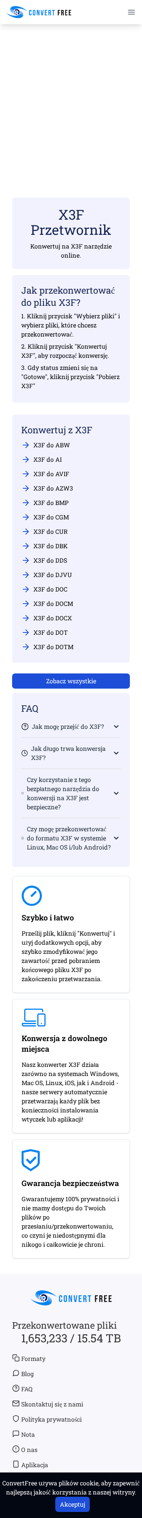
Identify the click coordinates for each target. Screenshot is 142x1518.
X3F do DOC (50, 589)
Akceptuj (72, 1504)
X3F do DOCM (53, 603)
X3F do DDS (50, 560)
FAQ (27, 1389)
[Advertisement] (71, 100)
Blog (27, 1374)
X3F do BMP (51, 503)
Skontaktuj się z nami (52, 1404)
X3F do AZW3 (53, 488)
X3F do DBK (50, 546)
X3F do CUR (50, 531)
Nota (28, 1434)
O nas (29, 1450)
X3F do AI (47, 459)
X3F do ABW (51, 445)
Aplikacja (34, 1465)
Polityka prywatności (51, 1419)
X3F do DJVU (52, 575)
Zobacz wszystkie (71, 681)
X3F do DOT (50, 632)
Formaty (33, 1358)
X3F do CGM (51, 517)
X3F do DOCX (52, 618)
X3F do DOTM (53, 647)
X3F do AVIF (51, 474)
